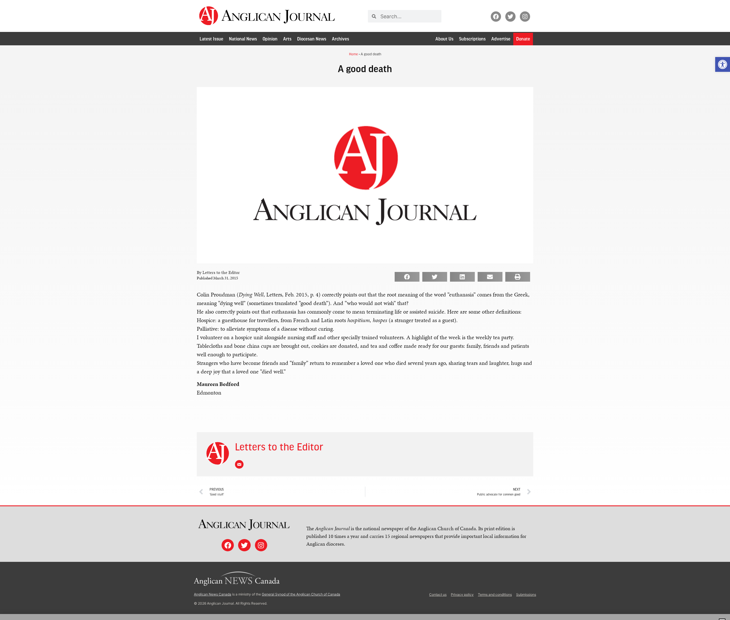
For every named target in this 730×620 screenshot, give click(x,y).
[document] (365, 310)
